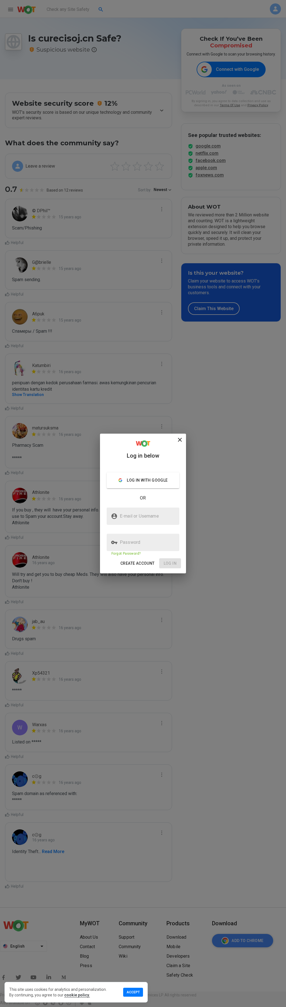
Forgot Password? (125, 554)
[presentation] (143, 503)
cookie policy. (77, 995)
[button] (137, 563)
